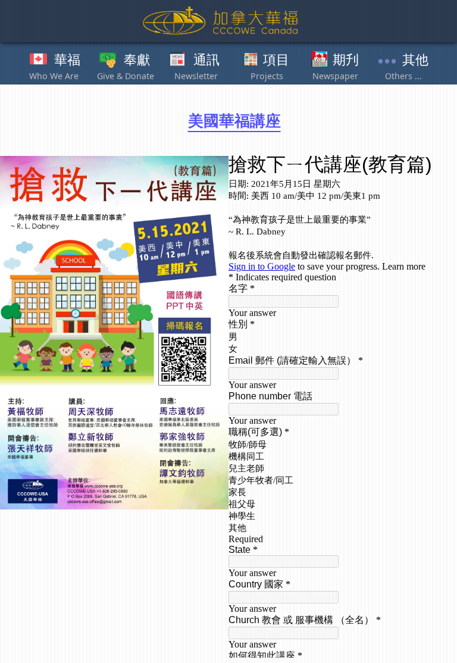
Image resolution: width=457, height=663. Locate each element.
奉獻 (137, 60)
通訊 (206, 60)
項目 (276, 60)
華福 (67, 60)
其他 (415, 60)
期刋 (346, 60)
